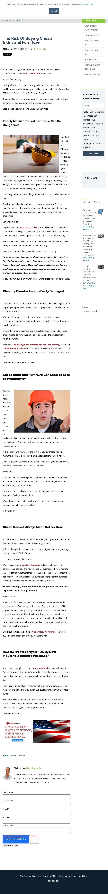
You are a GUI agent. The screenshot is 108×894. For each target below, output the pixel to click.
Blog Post (20, 20)
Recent (87, 202)
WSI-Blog (7, 20)
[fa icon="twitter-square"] (24, 788)
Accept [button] (54, 11)
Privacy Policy (87, 4)
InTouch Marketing (79, 876)
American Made (18, 755)
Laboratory (92, 35)
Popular (97, 202)
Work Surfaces (92, 43)
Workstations (92, 52)
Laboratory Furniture (91, 28)
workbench (92, 60)
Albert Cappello (39, 49)
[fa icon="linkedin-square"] (20, 788)
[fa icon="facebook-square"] (16, 788)
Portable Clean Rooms (93, 67)
